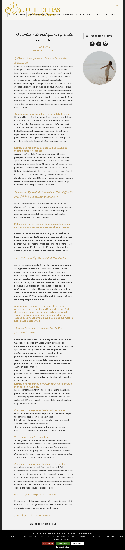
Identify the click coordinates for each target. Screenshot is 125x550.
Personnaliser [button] (77, 543)
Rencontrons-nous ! (46, 524)
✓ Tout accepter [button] (62, 543)
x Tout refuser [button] (48, 543)
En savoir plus (62, 547)
